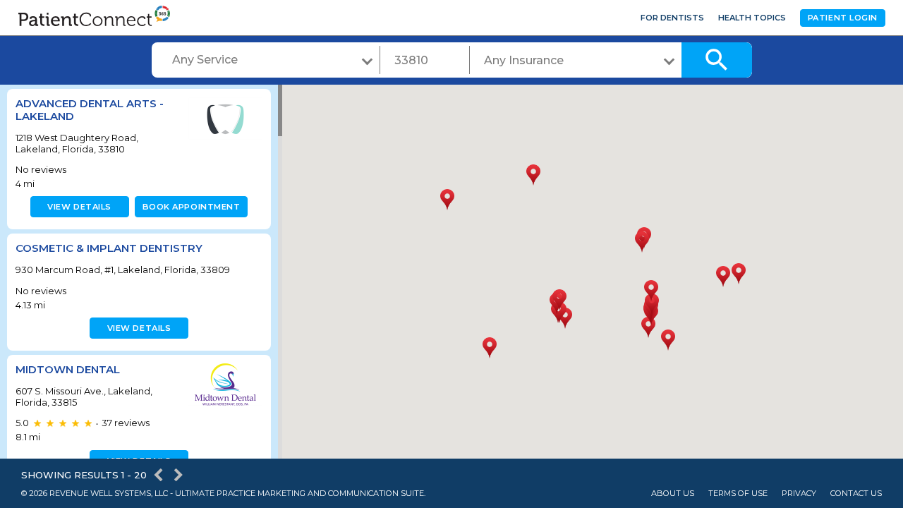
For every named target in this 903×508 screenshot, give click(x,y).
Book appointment (192, 207)
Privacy (799, 493)
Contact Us (856, 493)
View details (79, 207)
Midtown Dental (68, 369)
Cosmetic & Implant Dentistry (109, 248)
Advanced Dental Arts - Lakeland (90, 110)
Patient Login (843, 18)
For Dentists (672, 18)
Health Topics (752, 18)
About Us (672, 493)
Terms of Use (738, 493)
